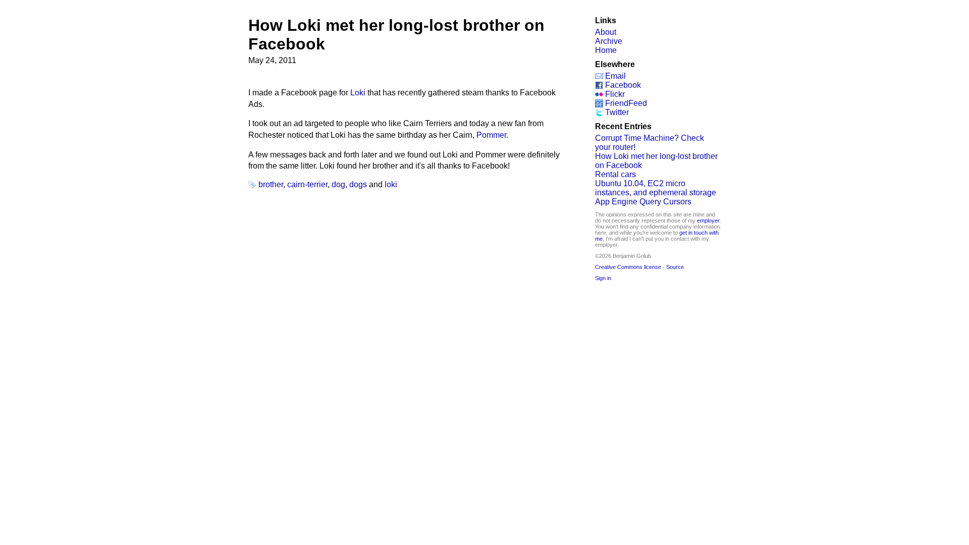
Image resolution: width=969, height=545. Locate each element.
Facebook (623, 85)
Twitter (617, 112)
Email (615, 76)
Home (606, 50)
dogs (358, 184)
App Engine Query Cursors (643, 201)
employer (708, 220)
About (605, 32)
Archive (608, 41)
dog (338, 184)
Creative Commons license (628, 267)
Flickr (615, 94)
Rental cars (615, 174)
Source (675, 267)
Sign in (603, 278)
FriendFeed (626, 103)
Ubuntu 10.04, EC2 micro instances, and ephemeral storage (655, 188)
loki (391, 184)
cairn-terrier (307, 184)
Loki (357, 92)
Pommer (491, 135)
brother (270, 184)
